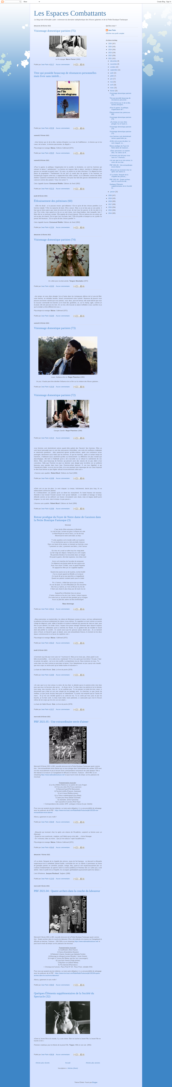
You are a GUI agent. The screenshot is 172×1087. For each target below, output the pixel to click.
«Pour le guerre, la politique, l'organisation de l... (119, 108)
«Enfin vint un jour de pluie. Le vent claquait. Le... (120, 142)
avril (111, 85)
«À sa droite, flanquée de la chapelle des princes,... (119, 175)
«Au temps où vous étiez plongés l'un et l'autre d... (119, 123)
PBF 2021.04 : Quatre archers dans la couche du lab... (120, 180)
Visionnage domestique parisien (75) (55, 30)
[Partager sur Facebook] (81, 64)
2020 (110, 195)
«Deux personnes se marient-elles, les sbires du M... (120, 151)
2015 (110, 210)
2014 (110, 213)
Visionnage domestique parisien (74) (55, 239)
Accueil (67, 1063)
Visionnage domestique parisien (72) (55, 395)
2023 (110, 52)
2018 (110, 201)
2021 (110, 58)
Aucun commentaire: (63, 64)
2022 (110, 55)
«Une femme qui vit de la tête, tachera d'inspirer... (120, 104)
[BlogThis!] (77, 64)
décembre (113, 61)
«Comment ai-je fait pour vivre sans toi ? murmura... (120, 156)
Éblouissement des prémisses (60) (53, 200)
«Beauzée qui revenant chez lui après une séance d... (120, 171)
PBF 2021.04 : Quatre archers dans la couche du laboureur (67, 890)
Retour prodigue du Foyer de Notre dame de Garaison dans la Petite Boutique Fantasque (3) (67, 518)
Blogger (94, 1082)
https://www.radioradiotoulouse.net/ (53, 775)
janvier (112, 192)
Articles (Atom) (73, 1068)
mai (111, 82)
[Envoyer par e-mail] (74, 64)
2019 (110, 198)
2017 (110, 204)
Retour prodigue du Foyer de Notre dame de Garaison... (119, 147)
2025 (110, 46)
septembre (114, 70)
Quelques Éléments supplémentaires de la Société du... (121, 186)
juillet (112, 76)
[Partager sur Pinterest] (83, 64)
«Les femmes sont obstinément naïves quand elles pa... (120, 137)
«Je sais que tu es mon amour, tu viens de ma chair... (121, 161)
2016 (110, 207)
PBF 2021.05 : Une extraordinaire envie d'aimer (61, 721)
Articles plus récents (43, 1063)
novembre (113, 64)
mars (112, 88)
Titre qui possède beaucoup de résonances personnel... (120, 99)
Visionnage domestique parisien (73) (55, 328)
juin (111, 79)
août (112, 73)
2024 (110, 49)
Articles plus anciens (93, 1063)
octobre (113, 67)
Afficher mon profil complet (115, 33)
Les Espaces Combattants (70, 13)
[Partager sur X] (79, 64)
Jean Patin (112, 30)
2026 (110, 43)
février (112, 91)
